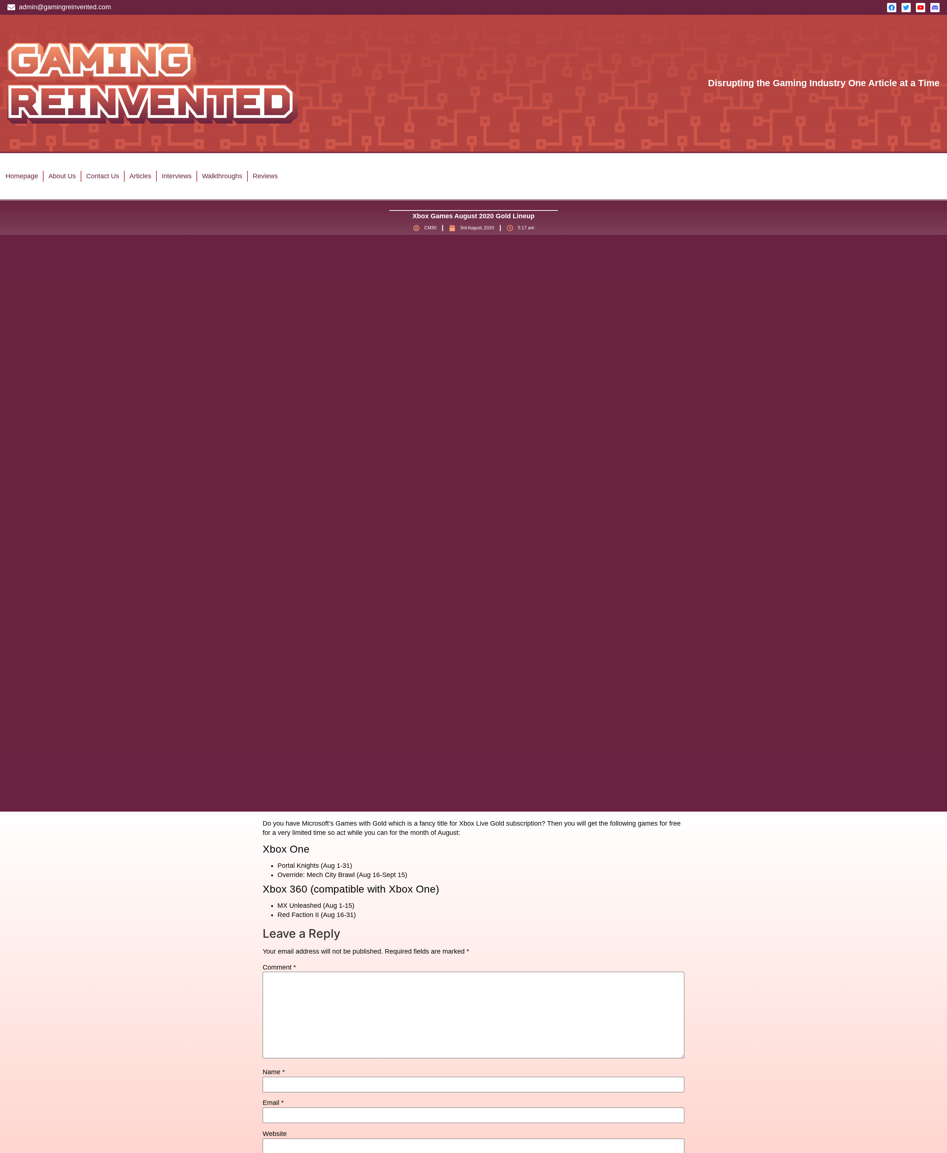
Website (275, 1133)
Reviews (265, 176)
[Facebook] (891, 7)
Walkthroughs (222, 176)
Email (273, 1102)
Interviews (177, 176)
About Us (62, 176)
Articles (140, 176)
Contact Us (102, 176)
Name (274, 1072)
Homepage (22, 176)
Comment (279, 967)
